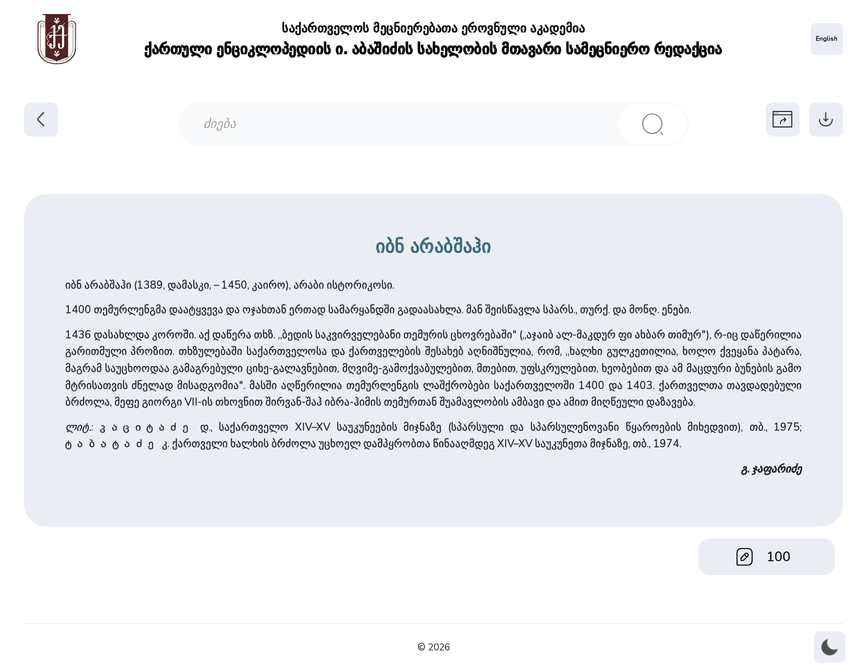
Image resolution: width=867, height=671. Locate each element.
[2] (653, 124)
